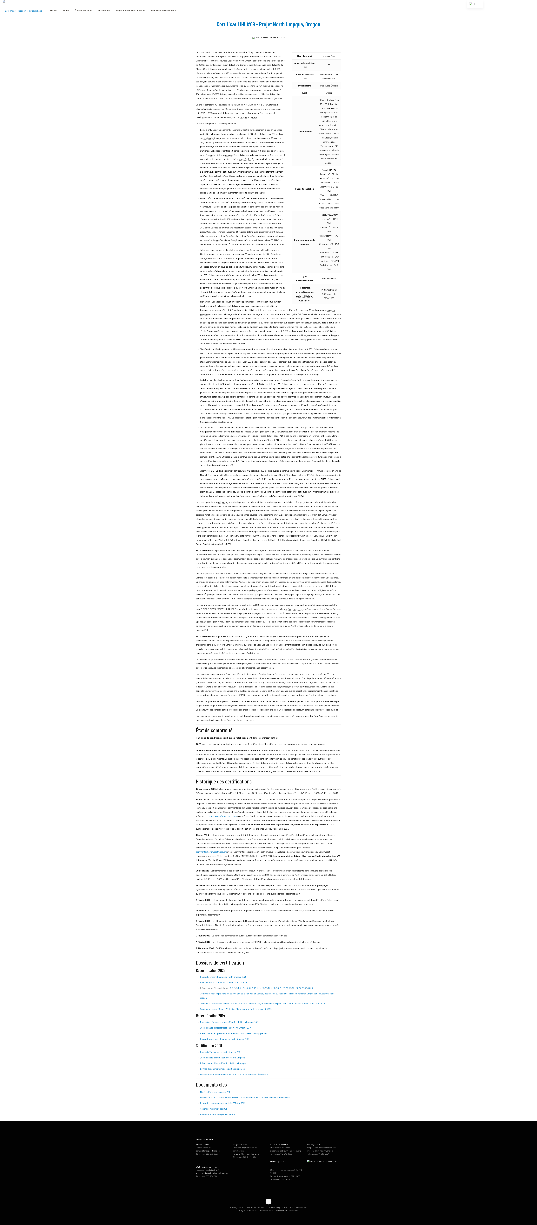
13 (258, 988)
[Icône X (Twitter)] (269, 1215)
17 (269, 988)
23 (287, 988)
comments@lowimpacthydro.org (221, 816)
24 (290, 988)
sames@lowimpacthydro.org (208, 1151)
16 (266, 988)
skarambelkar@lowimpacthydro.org (285, 1151)
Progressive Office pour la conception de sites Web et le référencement (268, 1210)
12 (255, 988)
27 (300, 988)
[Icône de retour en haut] (268, 1201)
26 (296, 988)
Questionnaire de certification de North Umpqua (222, 1057)
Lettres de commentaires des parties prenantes (222, 1068)
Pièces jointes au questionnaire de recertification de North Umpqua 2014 (234, 1033)
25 (293, 988)
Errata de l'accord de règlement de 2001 (218, 1114)
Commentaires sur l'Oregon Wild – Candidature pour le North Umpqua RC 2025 (236, 1009)
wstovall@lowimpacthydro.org (320, 1151)
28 (303, 988)
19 (274, 988)
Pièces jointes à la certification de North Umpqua (223, 1063)
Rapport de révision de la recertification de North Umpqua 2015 (229, 1022)
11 (252, 988)
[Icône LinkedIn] (271, 1215)
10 (250, 988)
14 (261, 988)
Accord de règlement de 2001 (213, 1108)
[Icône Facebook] (266, 1215)
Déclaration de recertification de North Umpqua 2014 (224, 1038)
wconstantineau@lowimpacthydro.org (212, 1173)
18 (272, 988)
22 (283, 988)
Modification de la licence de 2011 (215, 1092)
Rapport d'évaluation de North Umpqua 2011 (220, 1052)
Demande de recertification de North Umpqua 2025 (223, 982)
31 (312, 988)
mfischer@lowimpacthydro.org (246, 1154)
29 (306, 988)
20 (277, 988)
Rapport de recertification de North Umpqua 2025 (223, 976)
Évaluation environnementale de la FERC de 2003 (223, 1103)
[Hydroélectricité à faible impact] (23, 10)
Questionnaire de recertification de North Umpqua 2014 (225, 1027)
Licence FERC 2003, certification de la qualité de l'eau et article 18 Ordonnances (245, 1097)
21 (281, 988)
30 (309, 988)
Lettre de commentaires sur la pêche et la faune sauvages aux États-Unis (234, 1074)
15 (263, 988)
